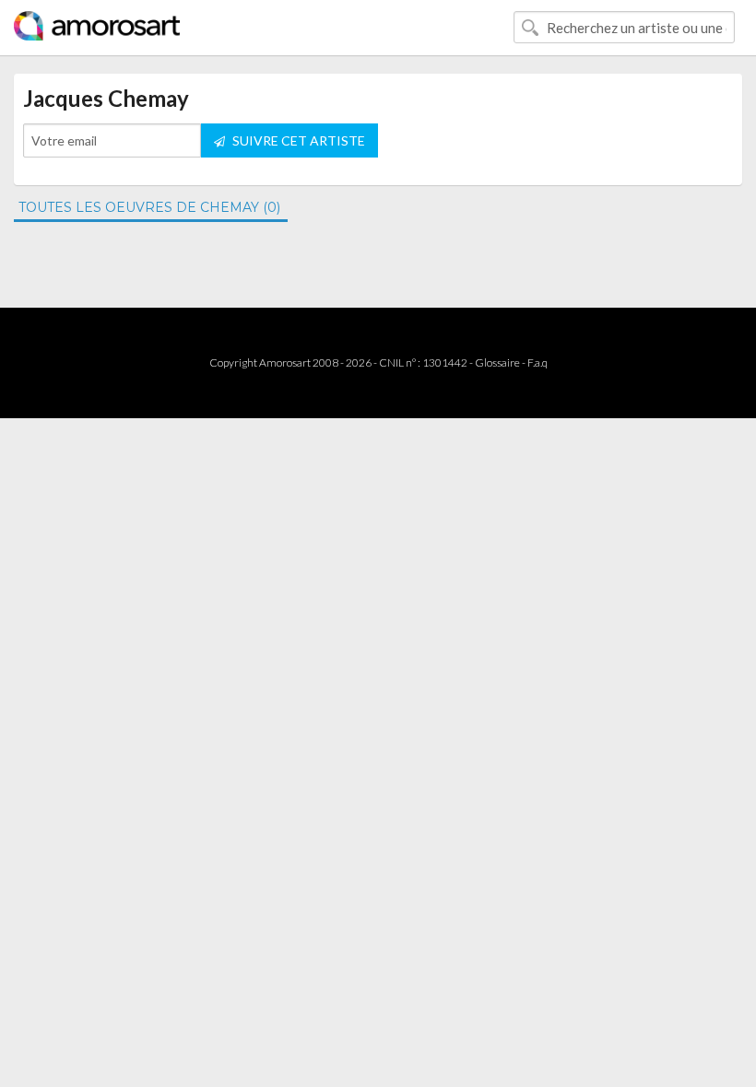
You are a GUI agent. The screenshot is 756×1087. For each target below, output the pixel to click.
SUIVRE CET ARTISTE (297, 140)
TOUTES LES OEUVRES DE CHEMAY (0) (149, 207)
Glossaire (497, 362)
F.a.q (537, 362)
